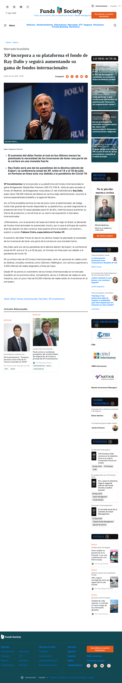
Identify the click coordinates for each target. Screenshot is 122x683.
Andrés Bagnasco (97, 287)
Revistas (72, 647)
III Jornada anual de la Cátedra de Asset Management (107, 511)
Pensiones (98, 25)
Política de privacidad (77, 678)
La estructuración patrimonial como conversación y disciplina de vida (104, 260)
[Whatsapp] (86, 76)
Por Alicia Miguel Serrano (104, 589)
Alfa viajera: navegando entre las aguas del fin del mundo (100, 581)
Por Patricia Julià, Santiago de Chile (17, 366)
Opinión (99, 249)
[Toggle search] (115, 25)
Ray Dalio (43, 299)
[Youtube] (21, 7)
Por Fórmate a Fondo (43, 363)
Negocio (88, 25)
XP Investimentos (57, 299)
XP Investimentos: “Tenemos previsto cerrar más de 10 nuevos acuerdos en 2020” (16, 359)
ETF (81, 25)
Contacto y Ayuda (96, 661)
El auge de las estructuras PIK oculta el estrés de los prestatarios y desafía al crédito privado (104, 153)
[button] (103, 6)
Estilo (98, 536)
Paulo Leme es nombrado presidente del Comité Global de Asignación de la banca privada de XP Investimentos (45, 355)
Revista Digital (99, 177)
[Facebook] (72, 76)
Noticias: (31, 25)
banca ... (49, 366)
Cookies (90, 678)
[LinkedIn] (7, 7)
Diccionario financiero (48, 660)
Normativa (74, 27)
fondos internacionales (27, 299)
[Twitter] (28, 7)
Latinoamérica (38, 369)
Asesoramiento (45, 656)
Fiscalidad (43, 651)
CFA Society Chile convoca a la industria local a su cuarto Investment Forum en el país (107, 458)
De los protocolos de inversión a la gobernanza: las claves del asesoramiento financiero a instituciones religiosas (104, 127)
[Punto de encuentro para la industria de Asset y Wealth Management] (61, 12)
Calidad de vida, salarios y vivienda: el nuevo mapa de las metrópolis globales (100, 605)
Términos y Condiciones (58, 678)
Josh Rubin (95, 309)
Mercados (73, 25)
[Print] (81, 76)
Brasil (6, 299)
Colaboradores (105, 321)
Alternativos (60, 25)
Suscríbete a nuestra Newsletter (103, 15)
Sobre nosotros (101, 402)
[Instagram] (14, 7)
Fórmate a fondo (47, 647)
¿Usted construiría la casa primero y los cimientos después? (101, 280)
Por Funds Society (101, 564)
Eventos (100, 441)
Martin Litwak (96, 267)
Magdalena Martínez (16, 149)
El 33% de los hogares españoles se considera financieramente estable (104, 77)
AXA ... (7, 369)
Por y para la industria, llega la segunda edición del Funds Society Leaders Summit (108, 485)
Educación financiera (48, 665)
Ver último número (105, 236)
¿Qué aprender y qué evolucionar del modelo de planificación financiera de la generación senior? (104, 100)
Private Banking (60, 27)
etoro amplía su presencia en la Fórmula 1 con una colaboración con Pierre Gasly (99, 555)
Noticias (5, 647)
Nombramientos (45, 25)
